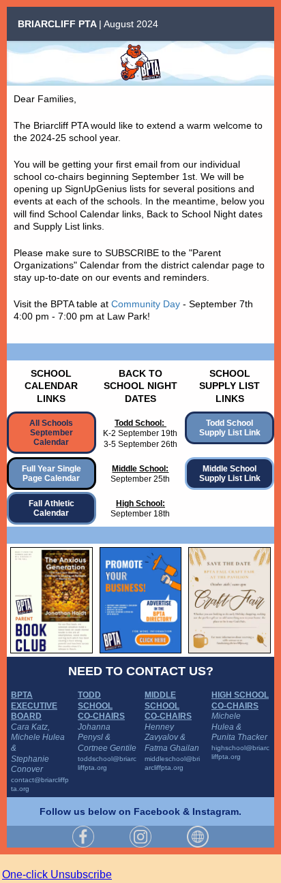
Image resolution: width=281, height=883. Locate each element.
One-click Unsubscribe (57, 874)
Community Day (145, 303)
